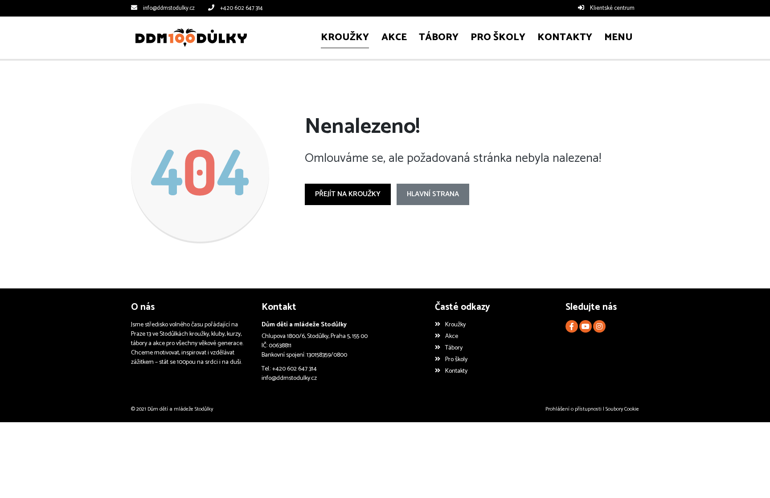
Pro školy (456, 359)
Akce (451, 336)
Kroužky (455, 325)
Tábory (453, 348)
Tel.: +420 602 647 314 (289, 369)
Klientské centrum (612, 8)
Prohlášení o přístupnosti (573, 409)
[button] (618, 37)
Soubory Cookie (622, 409)
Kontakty (456, 371)
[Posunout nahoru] (750, 478)
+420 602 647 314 (241, 8)
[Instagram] (599, 326)
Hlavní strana (433, 194)
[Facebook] (571, 326)
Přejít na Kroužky (348, 194)
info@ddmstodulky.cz (169, 8)
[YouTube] (585, 326)
